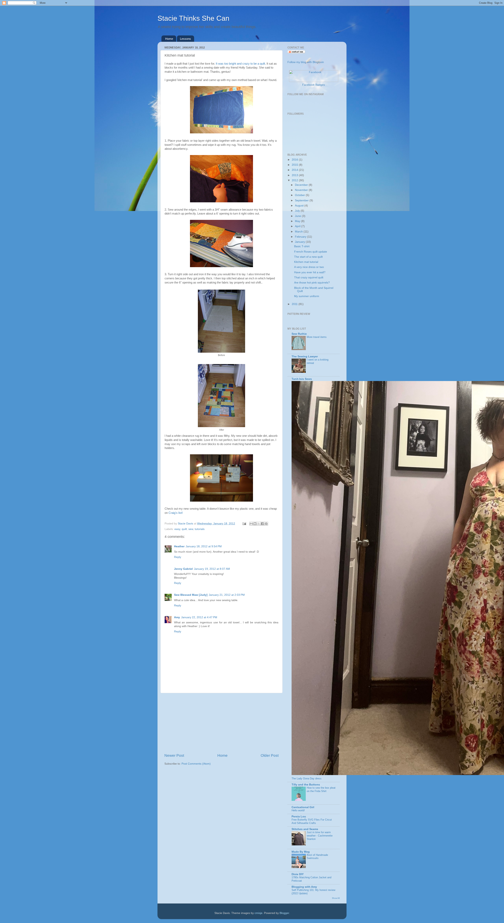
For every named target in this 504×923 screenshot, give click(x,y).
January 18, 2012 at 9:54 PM (204, 546)
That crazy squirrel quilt (308, 277)
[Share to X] (259, 524)
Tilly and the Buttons (306, 784)
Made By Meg (301, 851)
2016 (295, 159)
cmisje (258, 913)
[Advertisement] (221, 723)
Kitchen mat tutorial (306, 261)
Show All (336, 898)
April (298, 226)
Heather (179, 546)
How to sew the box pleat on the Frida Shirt (321, 789)
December (302, 184)
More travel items (317, 337)
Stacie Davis (186, 523)
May (298, 221)
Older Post (270, 755)
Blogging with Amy (304, 886)
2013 (295, 175)
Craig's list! (176, 512)
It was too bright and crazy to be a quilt (240, 63)
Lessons (185, 38)
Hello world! (298, 810)
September (302, 200)
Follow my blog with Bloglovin (305, 62)
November (302, 190)
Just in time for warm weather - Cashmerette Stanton (320, 835)
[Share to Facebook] (262, 524)
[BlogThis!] (255, 524)
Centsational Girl (303, 807)
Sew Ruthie (299, 333)
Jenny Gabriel (183, 568)
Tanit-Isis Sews (302, 378)
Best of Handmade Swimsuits (317, 856)
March (299, 231)
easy (177, 529)
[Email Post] (244, 523)
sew (190, 529)
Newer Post (174, 755)
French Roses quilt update (310, 251)
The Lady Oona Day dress (306, 778)
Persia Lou (299, 816)
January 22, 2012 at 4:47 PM (199, 617)
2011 (295, 304)
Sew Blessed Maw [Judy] (191, 594)
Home (169, 38)
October (300, 195)
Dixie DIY (298, 874)
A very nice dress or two (309, 267)
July (298, 210)
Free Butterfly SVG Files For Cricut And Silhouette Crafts (312, 821)
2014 (295, 169)
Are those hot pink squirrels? (312, 282)
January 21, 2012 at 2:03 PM (227, 594)
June (298, 216)
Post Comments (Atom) (196, 763)
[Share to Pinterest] (266, 524)
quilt (184, 529)
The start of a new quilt (308, 256)
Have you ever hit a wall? (309, 272)
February (301, 236)
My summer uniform (306, 296)
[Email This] (251, 524)
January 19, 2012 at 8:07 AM (212, 568)
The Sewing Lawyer (305, 356)
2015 (295, 164)
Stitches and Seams (305, 829)
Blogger (284, 913)
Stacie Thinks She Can (193, 18)
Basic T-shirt (301, 246)
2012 (295, 180)
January (300, 241)
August (299, 205)
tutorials (200, 529)
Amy (177, 617)
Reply (177, 557)
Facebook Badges (313, 84)
